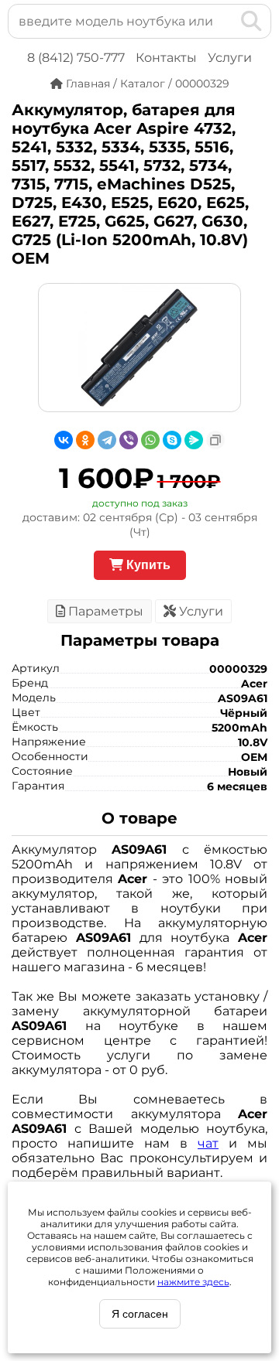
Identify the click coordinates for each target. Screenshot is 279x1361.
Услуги (230, 57)
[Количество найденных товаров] (226, 21)
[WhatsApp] (150, 440)
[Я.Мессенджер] (193, 440)
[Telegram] (107, 440)
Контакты (166, 57)
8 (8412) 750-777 (76, 57)
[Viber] (128, 440)
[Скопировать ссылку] (215, 440)
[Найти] (251, 21)
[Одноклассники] (85, 440)
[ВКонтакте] (63, 440)
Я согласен (140, 1314)
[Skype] (172, 440)
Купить (146, 564)
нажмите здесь (193, 1282)
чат (208, 1143)
